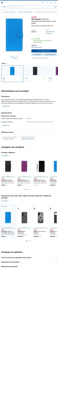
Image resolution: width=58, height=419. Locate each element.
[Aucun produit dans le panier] (55, 2)
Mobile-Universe (35, 47)
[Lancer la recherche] (9, 7)
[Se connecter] (47, 2)
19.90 (33, 17)
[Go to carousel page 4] (28, 189)
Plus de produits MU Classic (50, 31)
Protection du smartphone (10, 12)
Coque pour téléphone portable (24, 12)
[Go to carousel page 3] (27, 189)
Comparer (38, 54)
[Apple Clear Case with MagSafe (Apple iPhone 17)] (40, 221)
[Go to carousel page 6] (31, 189)
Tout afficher (4, 155)
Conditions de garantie (27, 139)
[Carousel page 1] (25, 189)
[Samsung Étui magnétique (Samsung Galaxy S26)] (24, 221)
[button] (44, 40)
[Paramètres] (43, 2)
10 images (14, 58)
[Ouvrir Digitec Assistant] (51, 2)
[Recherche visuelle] (55, 6)
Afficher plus (6, 106)
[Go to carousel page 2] (26, 189)
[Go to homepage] (2, 2)
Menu (4, 6)
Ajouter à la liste (51, 54)
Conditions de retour (8, 139)
